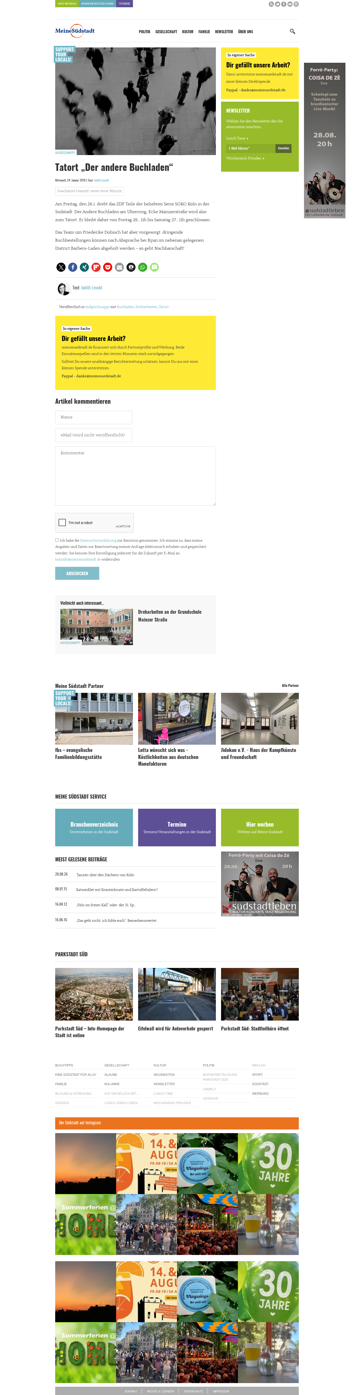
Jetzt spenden (74, 725)
